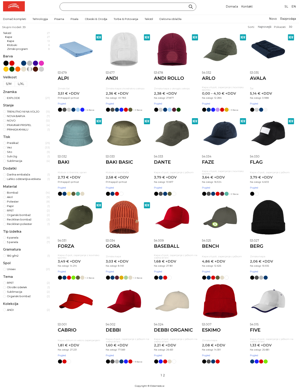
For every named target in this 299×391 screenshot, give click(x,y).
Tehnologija (40, 19)
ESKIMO (211, 330)
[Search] (191, 7)
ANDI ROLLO (169, 78)
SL (286, 6)
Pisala (74, 19)
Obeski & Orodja (96, 19)
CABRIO (67, 330)
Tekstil (149, 19)
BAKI (63, 162)
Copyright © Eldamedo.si (149, 385)
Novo (273, 19)
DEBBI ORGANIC (173, 330)
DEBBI (113, 330)
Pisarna (59, 19)
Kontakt (247, 6)
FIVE (255, 330)
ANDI (112, 78)
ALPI (63, 78)
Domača (232, 6)
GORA (113, 246)
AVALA (258, 78)
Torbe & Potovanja (126, 19)
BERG (256, 246)
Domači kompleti (14, 19)
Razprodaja (288, 19)
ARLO (208, 78)
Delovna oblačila (170, 19)
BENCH (210, 246)
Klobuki (28, 45)
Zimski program (28, 48)
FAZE (208, 162)
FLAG (256, 162)
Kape (27, 36)
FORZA (66, 246)
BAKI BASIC (119, 162)
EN (293, 6)
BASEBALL (166, 246)
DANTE (162, 162)
